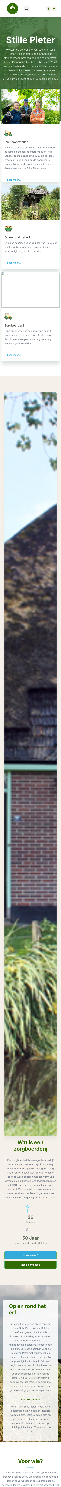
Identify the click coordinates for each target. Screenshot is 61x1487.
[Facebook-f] (48, 8)
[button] (26, 8)
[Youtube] (54, 8)
